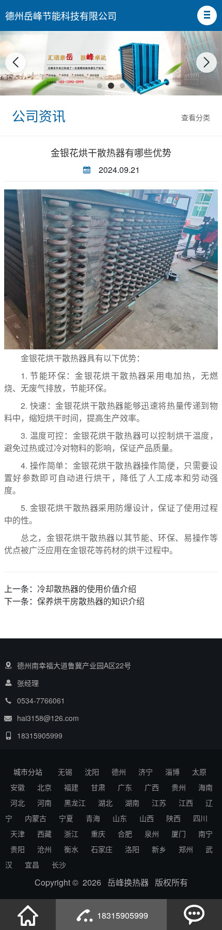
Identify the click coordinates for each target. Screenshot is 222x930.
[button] (207, 15)
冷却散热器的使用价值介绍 (86, 589)
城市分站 (27, 771)
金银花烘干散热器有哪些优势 (111, 152)
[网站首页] (28, 914)
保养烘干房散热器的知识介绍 (91, 601)
